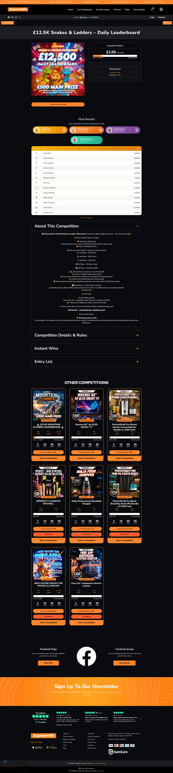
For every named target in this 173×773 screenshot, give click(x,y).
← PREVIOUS (7, 23)
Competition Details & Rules (61, 335)
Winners (117, 9)
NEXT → (167, 23)
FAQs (127, 9)
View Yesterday (86, 218)
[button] (86, 226)
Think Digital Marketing (99, 763)
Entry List (43, 361)
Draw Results (139, 9)
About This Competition (57, 226)
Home (70, 9)
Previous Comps (103, 9)
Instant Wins (46, 348)
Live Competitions (84, 9)
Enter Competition (48, 458)
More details (100, 771)
